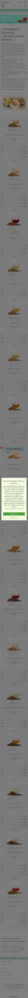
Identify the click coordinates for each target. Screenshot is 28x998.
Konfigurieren (14, 517)
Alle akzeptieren (14, 514)
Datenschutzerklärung (10, 508)
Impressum (20, 508)
